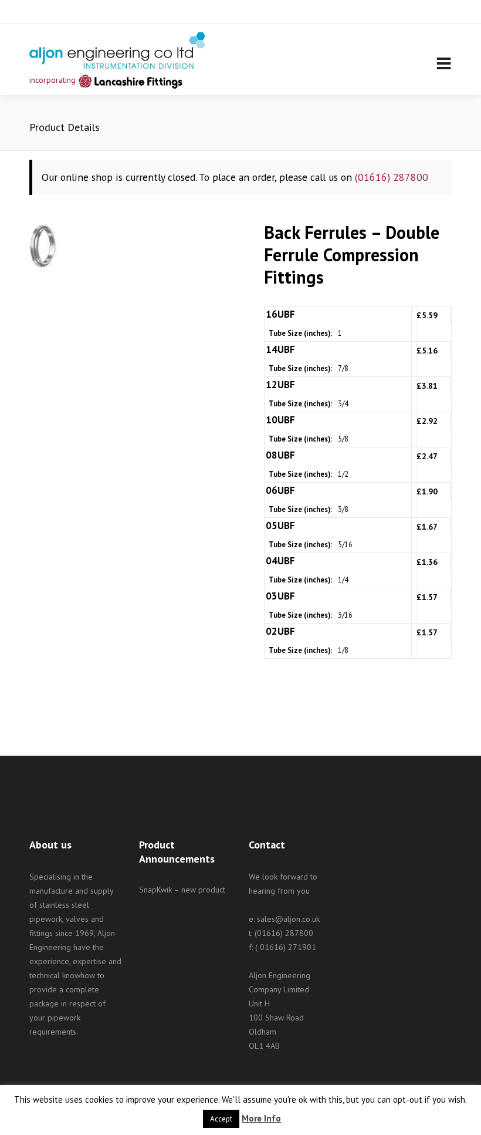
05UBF (280, 525)
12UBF (280, 384)
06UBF (280, 490)
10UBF (280, 419)
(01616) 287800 (391, 177)
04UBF (280, 560)
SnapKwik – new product (182, 889)
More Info (261, 1118)
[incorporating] (117, 50)
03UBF (280, 596)
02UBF (280, 631)
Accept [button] (221, 1119)
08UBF (280, 455)
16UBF (280, 314)
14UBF (280, 349)
